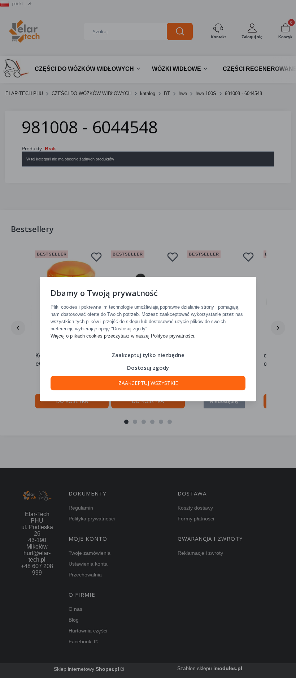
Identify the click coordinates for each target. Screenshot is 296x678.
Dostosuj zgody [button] (148, 367)
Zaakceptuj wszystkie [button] (148, 382)
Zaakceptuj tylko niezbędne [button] (148, 355)
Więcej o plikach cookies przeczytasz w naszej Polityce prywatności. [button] (123, 336)
